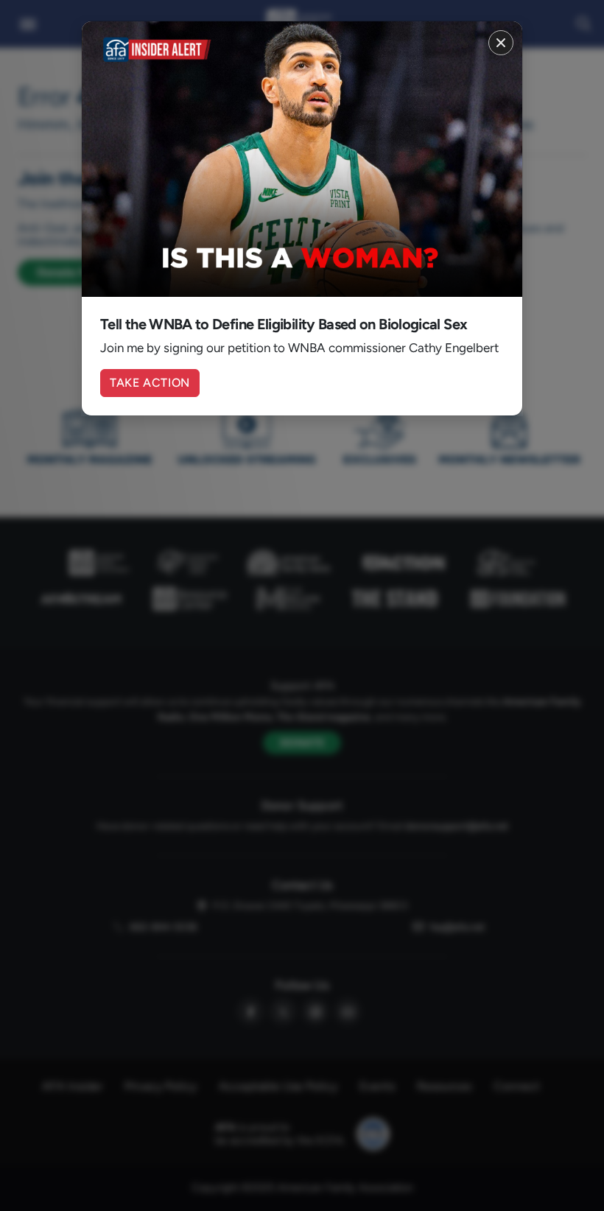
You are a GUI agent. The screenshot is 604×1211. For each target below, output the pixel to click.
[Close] (500, 42)
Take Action (150, 383)
